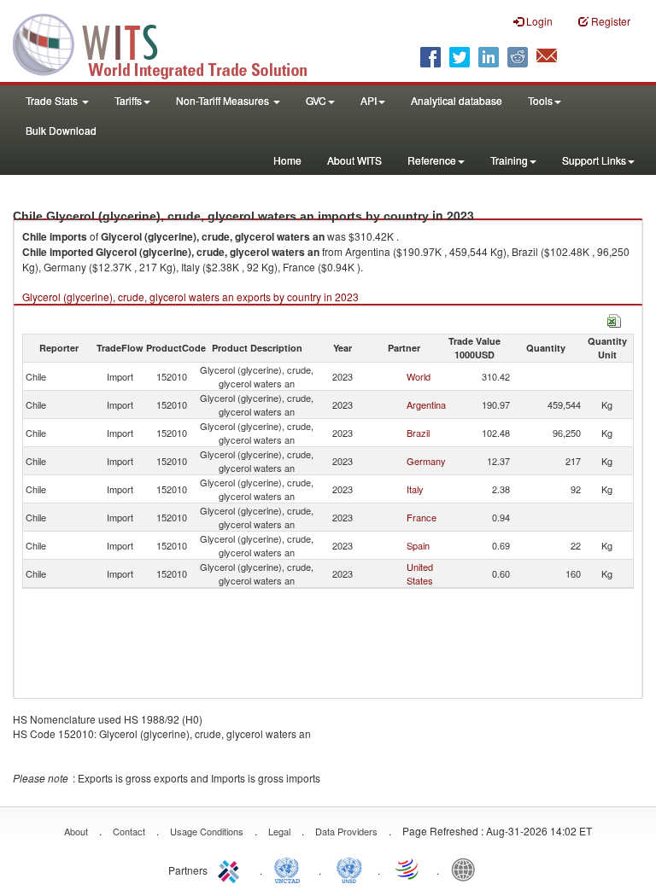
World (418, 376)
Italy (415, 489)
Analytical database (456, 100)
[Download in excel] (614, 318)
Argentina (426, 404)
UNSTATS (349, 869)
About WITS (354, 160)
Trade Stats (53, 100)
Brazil (418, 432)
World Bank (467, 869)
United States (420, 573)
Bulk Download (61, 130)
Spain (418, 545)
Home (287, 160)
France (421, 517)
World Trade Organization (408, 869)
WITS (171, 42)
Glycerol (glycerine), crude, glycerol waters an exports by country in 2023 (190, 296)
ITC (231, 869)
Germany (426, 461)
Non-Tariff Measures (224, 100)
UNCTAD (290, 869)
